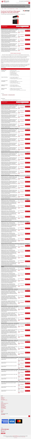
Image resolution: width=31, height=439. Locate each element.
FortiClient (16, 8)
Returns (2, 412)
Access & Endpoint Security (10, 8)
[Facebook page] (1, 433)
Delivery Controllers (3, 406)
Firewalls (2, 402)
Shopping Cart (28, 6)
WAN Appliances (3, 405)
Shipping (2, 411)
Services (6, 5)
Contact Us (22, 5)
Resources (14, 5)
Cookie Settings (15, 437)
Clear (22, 27)
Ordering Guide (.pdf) (11, 94)
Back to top (28, 104)
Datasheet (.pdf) (4, 94)
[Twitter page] (2, 433)
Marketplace (25, 5)
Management (2, 404)
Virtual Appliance (3, 407)
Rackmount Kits (10, 5)
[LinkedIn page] (4, 433)
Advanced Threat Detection (4, 403)
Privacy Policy (23, 436)
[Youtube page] (3, 433)
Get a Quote (28, 30)
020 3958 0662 (28, 1)
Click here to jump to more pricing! (15, 53)
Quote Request (18, 5)
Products (3, 5)
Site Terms (18, 436)
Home (2, 8)
